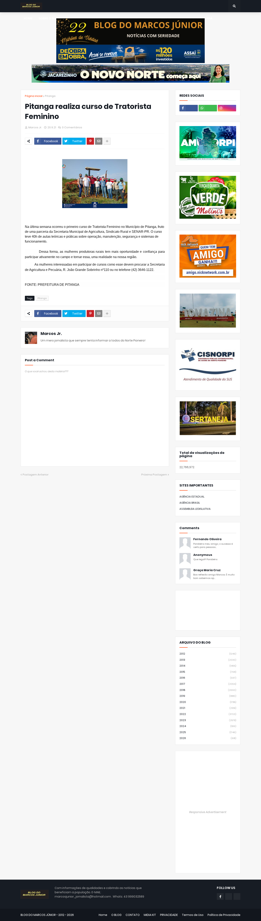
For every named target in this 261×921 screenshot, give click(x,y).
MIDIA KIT (150, 915)
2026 (207, 738)
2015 (207, 672)
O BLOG (116, 915)
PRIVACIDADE (169, 915)
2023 (207, 720)
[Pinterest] (90, 141)
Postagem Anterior (36, 475)
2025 (207, 732)
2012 (207, 654)
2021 (207, 708)
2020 (207, 702)
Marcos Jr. (51, 333)
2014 (207, 666)
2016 (207, 678)
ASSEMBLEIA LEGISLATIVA (195, 509)
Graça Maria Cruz (207, 570)
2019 (207, 696)
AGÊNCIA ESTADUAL (192, 497)
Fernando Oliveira (207, 539)
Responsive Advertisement (207, 812)
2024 (207, 726)
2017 (207, 684)
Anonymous (202, 555)
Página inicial (33, 96)
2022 (207, 714)
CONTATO (133, 915)
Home (103, 915)
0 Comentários (72, 127)
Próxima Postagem (154, 475)
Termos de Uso (192, 915)
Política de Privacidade (224, 915)
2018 (207, 690)
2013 (207, 660)
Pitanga (50, 96)
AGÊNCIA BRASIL (189, 503)
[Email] (98, 141)
